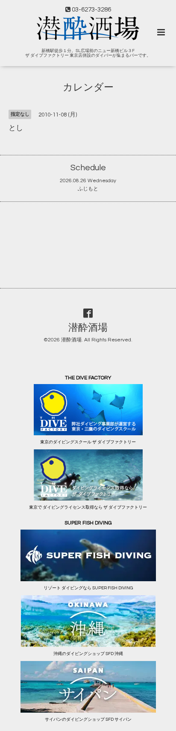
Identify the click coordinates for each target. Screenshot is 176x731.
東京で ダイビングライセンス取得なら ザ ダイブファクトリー (88, 507)
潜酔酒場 (88, 328)
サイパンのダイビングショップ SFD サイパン (88, 719)
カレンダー (88, 88)
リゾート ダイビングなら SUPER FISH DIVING (88, 588)
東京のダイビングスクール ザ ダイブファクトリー (88, 442)
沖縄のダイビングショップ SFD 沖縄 (88, 654)
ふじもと (88, 189)
